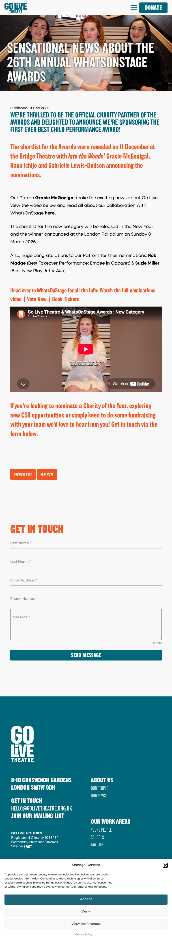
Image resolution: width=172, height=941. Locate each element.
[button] (165, 865)
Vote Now (36, 299)
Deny (86, 911)
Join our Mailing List (37, 815)
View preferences (86, 924)
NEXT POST (47, 474)
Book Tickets (65, 299)
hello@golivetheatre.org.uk (41, 808)
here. (50, 213)
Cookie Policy (83, 934)
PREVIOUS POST (23, 474)
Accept (86, 899)
